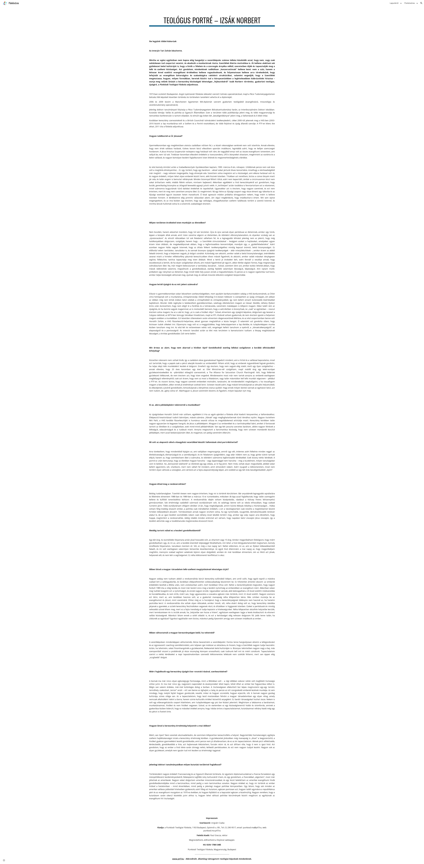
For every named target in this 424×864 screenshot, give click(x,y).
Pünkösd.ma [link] (409, 3)
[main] (212, 21)
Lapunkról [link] (394, 3)
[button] (421, 3)
